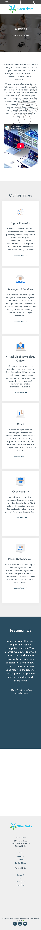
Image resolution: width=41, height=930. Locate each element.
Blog (20, 878)
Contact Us (20, 875)
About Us (20, 856)
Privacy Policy (20, 885)
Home (15, 35)
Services (20, 860)
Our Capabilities (20, 863)
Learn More (19, 255)
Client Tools (21, 882)
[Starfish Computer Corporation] (20, 9)
